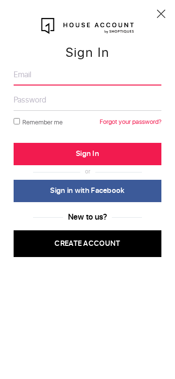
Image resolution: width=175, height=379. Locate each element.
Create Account (87, 243)
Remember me (42, 122)
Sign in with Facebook (87, 190)
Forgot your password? (130, 122)
